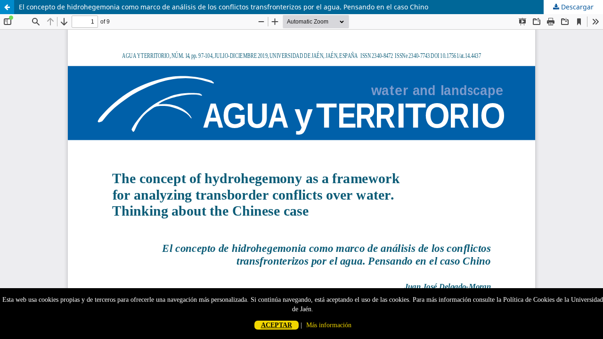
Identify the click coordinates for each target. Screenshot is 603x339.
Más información (328, 325)
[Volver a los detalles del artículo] (7, 7)
